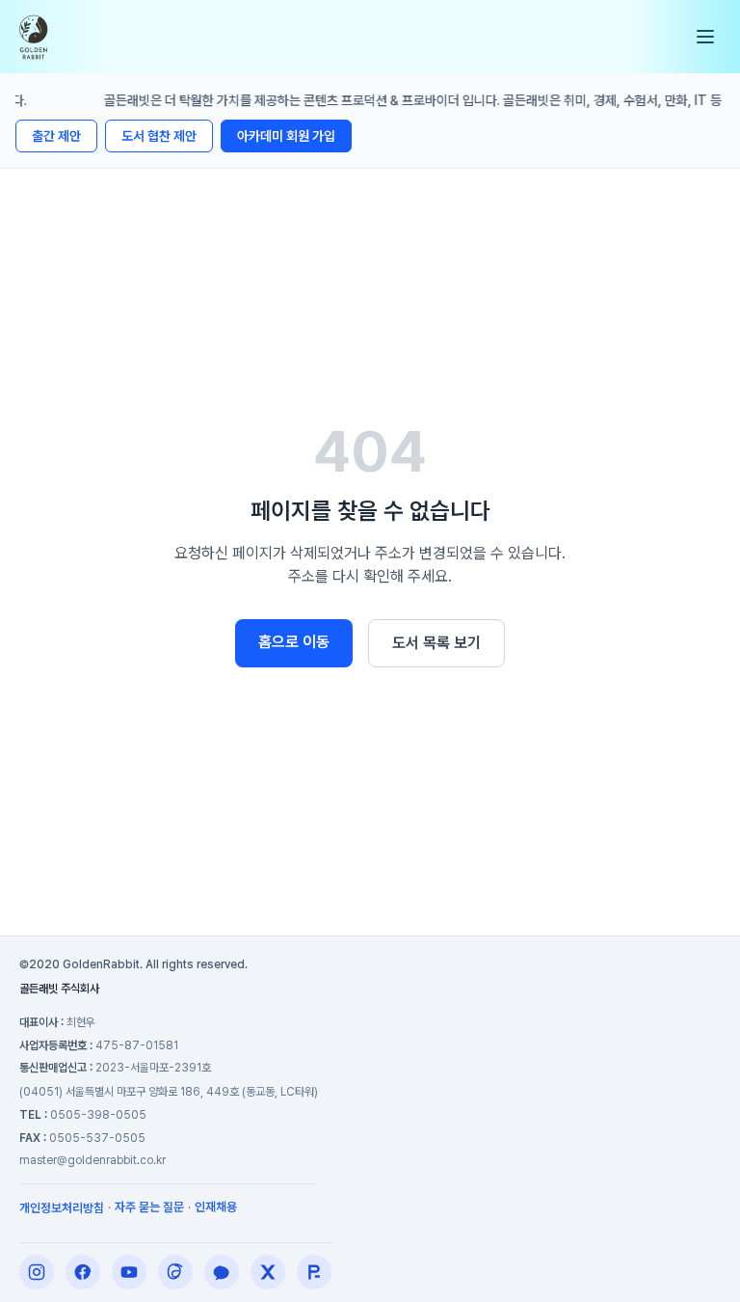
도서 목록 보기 (436, 643)
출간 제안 (56, 136)
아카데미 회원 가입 (286, 136)
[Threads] (175, 1272)
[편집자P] (129, 1272)
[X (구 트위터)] (268, 1272)
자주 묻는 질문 (149, 1207)
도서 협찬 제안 (159, 136)
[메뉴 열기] (705, 36)
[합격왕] (314, 1272)
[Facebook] (83, 1272)
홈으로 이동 (294, 642)
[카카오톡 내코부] (221, 1272)
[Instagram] (36, 1272)
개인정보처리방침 (61, 1208)
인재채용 (216, 1207)
